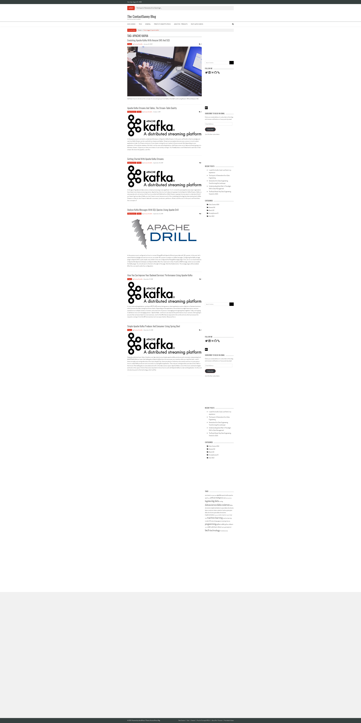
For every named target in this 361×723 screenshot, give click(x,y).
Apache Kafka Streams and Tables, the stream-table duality (152, 108)
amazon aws (214, 495)
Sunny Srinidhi (138, 44)
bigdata (208, 501)
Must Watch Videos (197, 24)
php (229, 521)
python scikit (220, 524)
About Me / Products (181, 24)
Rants (210, 210)
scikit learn (214, 527)
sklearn (219, 527)
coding (221, 501)
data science (223, 504)
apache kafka (225, 495)
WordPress (142, 720)
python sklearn (228, 524)
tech (207, 530)
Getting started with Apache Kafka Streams (145, 159)
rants (206, 527)
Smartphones (213, 213)
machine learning (215, 517)
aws (224, 498)
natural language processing (218, 521)
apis (209, 498)
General (148, 24)
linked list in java (225, 515)
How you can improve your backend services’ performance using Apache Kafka (159, 275)
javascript (217, 515)
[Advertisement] (219, 46)
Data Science (131, 24)
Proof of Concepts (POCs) (162, 24)
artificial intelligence (216, 498)
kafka (220, 515)
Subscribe (210, 129)
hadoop (225, 510)
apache (219, 495)
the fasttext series (224, 531)
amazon (208, 495)
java (228, 510)
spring (223, 527)
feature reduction (209, 510)
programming (210, 523)
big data (215, 500)
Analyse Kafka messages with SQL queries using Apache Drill (153, 210)
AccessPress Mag (155, 720)
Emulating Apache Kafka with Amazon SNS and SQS (148, 40)
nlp (227, 521)
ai (205, 495)
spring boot (228, 527)
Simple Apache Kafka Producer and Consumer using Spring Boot (153, 326)
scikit (208, 527)
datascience (211, 504)
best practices (229, 498)
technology (215, 530)
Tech (140, 24)
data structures (229, 508)
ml (210, 521)
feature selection (218, 510)
